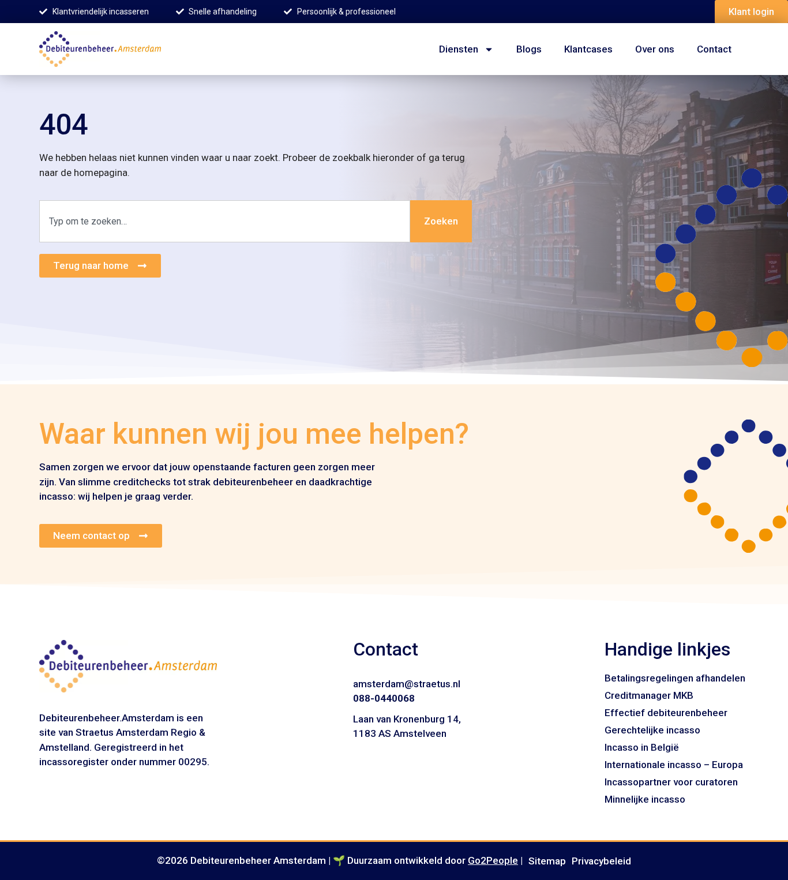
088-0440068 (384, 698)
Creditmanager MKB (649, 695)
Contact (714, 49)
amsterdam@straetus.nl (406, 684)
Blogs (529, 49)
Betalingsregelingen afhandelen (675, 678)
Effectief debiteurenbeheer (666, 712)
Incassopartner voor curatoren (671, 782)
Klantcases (588, 49)
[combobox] (224, 221)
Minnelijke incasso (645, 799)
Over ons (654, 49)
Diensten (458, 49)
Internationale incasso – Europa (674, 764)
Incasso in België (642, 747)
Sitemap (547, 861)
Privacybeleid (601, 861)
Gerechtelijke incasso (652, 730)
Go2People (493, 860)
